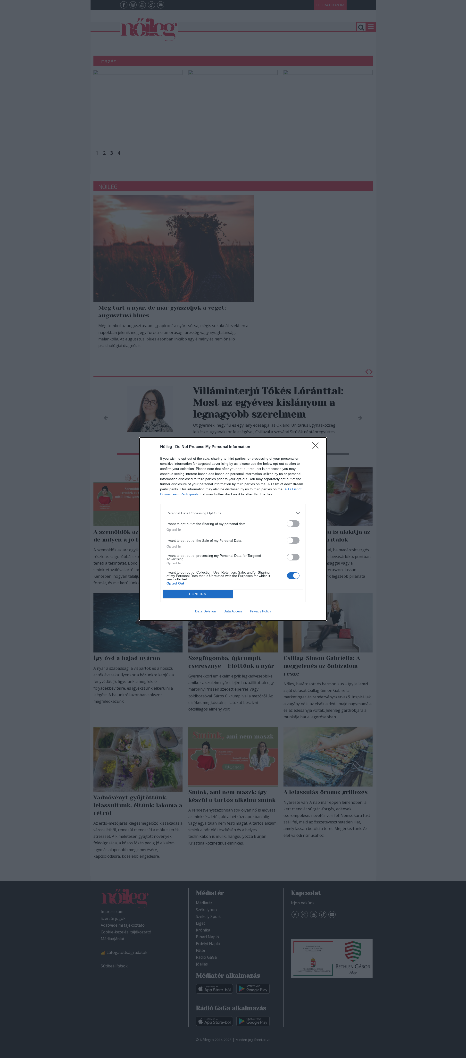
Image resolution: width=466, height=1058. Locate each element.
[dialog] (233, 529)
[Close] (317, 447)
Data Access (233, 611)
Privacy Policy (260, 611)
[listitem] (233, 513)
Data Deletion (205, 611)
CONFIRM (198, 594)
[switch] (293, 523)
